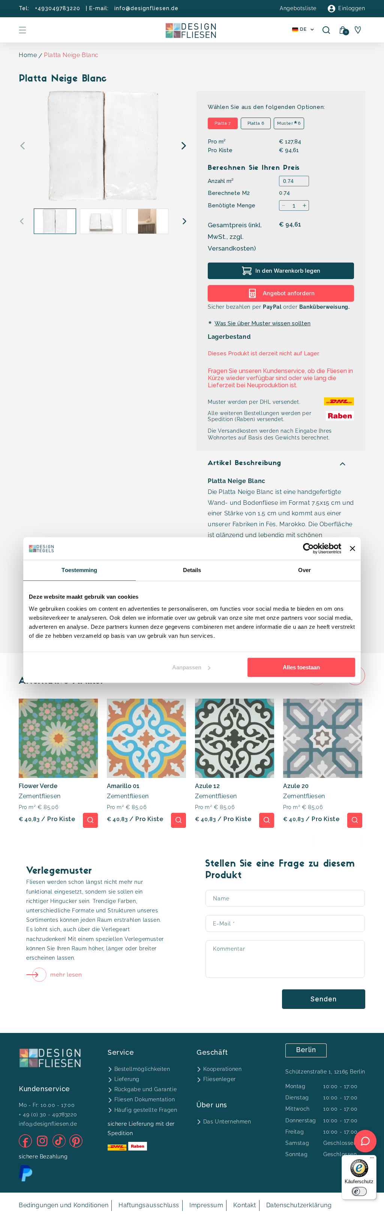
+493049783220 (57, 8)
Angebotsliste (298, 8)
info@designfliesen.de (146, 8)
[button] (22, 30)
